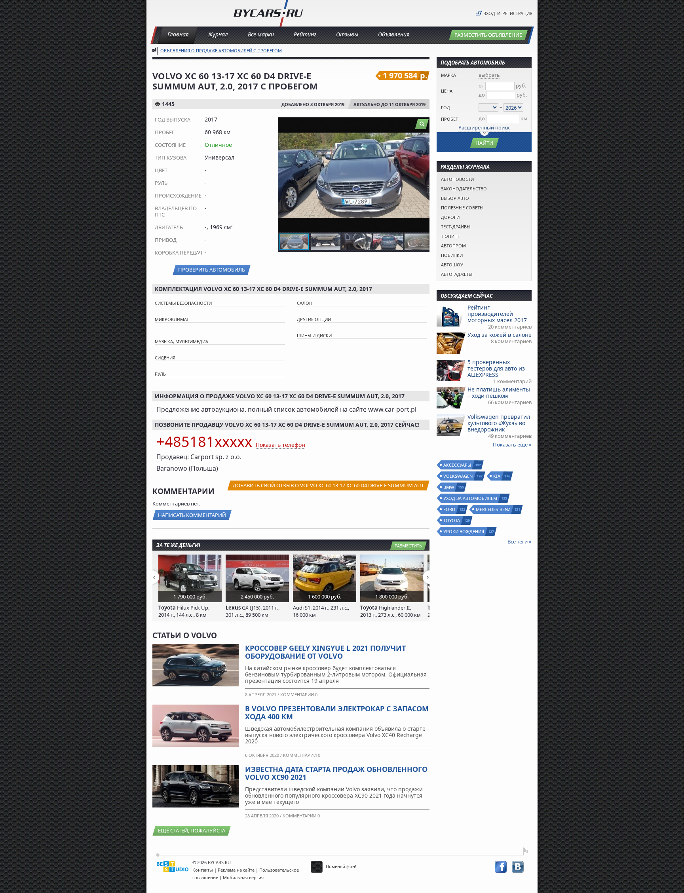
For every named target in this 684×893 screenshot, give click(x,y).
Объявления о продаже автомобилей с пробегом (221, 50)
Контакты (202, 870)
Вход (489, 13)
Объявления (393, 34)
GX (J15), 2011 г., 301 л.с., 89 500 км (252, 611)
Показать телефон (280, 444)
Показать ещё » (512, 444)
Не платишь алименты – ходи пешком (498, 392)
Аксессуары (457, 465)
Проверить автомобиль (211, 269)
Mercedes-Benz (493, 509)
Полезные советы (462, 208)
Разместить (408, 546)
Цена (446, 91)
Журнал (218, 34)
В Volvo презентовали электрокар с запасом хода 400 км (337, 712)
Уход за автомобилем (470, 498)
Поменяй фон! (340, 866)
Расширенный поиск (484, 127)
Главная (177, 34)
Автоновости (457, 179)
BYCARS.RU (219, 862)
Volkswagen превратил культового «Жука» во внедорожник (498, 423)
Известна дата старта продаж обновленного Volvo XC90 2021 (336, 773)
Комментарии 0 (298, 694)
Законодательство (464, 189)
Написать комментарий (192, 515)
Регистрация (517, 13)
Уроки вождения (464, 531)
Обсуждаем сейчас (467, 295)
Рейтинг (305, 34)
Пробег (449, 119)
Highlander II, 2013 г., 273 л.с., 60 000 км (390, 611)
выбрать (489, 74)
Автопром (453, 246)
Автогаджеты (456, 274)
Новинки (452, 255)
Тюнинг (450, 236)
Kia (497, 476)
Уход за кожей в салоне (499, 334)
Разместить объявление (488, 34)
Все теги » (519, 541)
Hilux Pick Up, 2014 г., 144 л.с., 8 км (183, 611)
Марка (448, 75)
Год (445, 107)
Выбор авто (455, 198)
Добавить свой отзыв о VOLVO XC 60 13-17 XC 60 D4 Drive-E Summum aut (328, 485)
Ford (449, 509)
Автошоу (452, 265)
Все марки (261, 34)
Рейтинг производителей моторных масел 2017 (497, 314)
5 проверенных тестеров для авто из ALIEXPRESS (496, 368)
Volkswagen (458, 476)
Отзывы (347, 34)
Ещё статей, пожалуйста (191, 830)
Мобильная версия (243, 877)
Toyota (452, 520)
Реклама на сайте (236, 870)
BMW (449, 487)
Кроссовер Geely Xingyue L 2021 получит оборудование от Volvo (325, 652)
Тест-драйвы (455, 227)
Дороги (450, 217)
